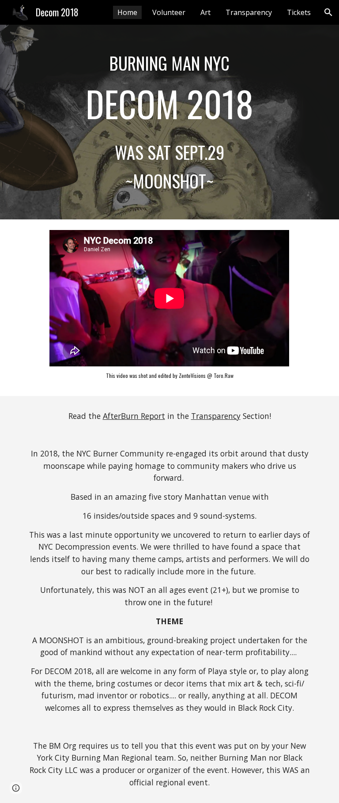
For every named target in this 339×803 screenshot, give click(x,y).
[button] (328, 12)
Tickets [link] (299, 12)
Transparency (216, 416)
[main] (169, 122)
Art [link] (205, 12)
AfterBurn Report (134, 416)
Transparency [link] (249, 12)
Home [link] (127, 12)
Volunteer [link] (168, 12)
